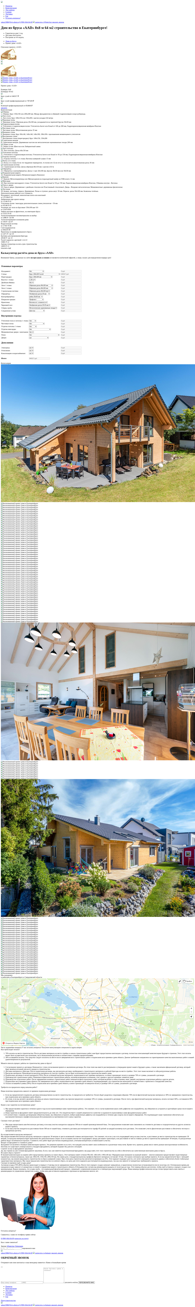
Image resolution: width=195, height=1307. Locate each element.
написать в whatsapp (43, 1253)
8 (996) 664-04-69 (25, 22)
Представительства (8, 1300)
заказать (4, 108)
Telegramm (19, 1246)
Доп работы (10, 10)
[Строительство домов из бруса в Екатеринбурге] (2, 2)
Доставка (9, 14)
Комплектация (11, 8)
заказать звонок (58, 22)
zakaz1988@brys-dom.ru (10, 22)
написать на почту (21, 1238)
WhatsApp (11, 1246)
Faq (6, 16)
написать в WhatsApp (43, 22)
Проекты (8, 6)
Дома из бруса (10, 41)
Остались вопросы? (13, 18)
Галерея (8, 12)
